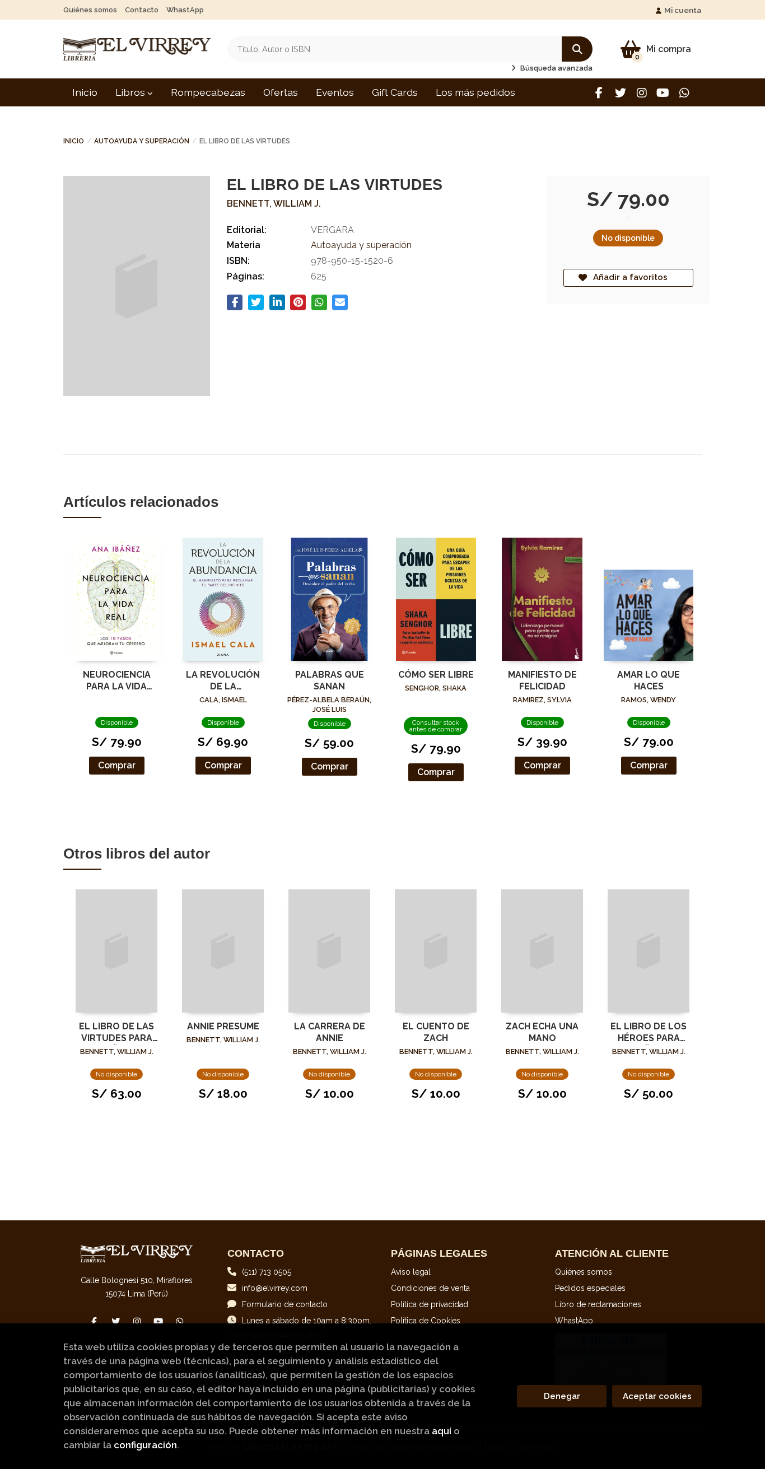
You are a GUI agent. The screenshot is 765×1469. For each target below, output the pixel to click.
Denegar (562, 1396)
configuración (145, 1445)
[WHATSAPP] (684, 92)
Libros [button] (131, 92)
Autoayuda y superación (141, 141)
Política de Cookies (425, 1320)
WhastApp (185, 10)
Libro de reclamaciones (598, 1304)
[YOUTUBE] (663, 92)
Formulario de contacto (285, 1304)
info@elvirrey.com (274, 1288)
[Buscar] (577, 49)
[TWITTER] (620, 92)
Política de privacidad (429, 1304)
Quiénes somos (90, 10)
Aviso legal (411, 1271)
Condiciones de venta (430, 1288)
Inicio (73, 141)
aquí (441, 1431)
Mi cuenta (683, 10)
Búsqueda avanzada (556, 68)
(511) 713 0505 (266, 1271)
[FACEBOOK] (599, 92)
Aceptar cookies (657, 1396)
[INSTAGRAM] (641, 92)
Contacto (141, 10)
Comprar (117, 765)
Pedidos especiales (590, 1288)
